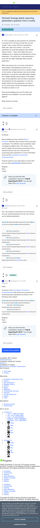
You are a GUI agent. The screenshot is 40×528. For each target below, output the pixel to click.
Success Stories (9, 404)
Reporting (16, 6)
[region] (20, 514)
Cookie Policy (20, 512)
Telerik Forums (7, 6)
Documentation (9, 383)
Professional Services (11, 391)
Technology (8, 473)
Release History (9, 384)
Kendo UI (3, 363)
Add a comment (7, 108)
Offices (6, 481)
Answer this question (11, 350)
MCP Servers (4, 366)
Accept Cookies (20, 519)
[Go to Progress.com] (6, 461)
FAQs (5, 398)
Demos (6, 381)
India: (15, 417)
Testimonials (8, 406)
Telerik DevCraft (6, 360)
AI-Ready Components (17, 366)
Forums (6, 386)
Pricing (6, 373)
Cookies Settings (20, 524)
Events (6, 396)
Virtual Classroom (10, 394)
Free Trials (7, 371)
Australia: (16, 420)
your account (20, 183)
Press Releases (9, 476)
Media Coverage (9, 478)
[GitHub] (8, 435)
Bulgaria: (16, 419)
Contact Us (8, 412)
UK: (15, 415)
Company (7, 471)
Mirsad (7, 35)
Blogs (6, 388)
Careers (6, 479)
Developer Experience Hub (13, 379)
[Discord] (8, 437)
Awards (6, 474)
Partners (7, 393)
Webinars (7, 389)
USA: (15, 414)
